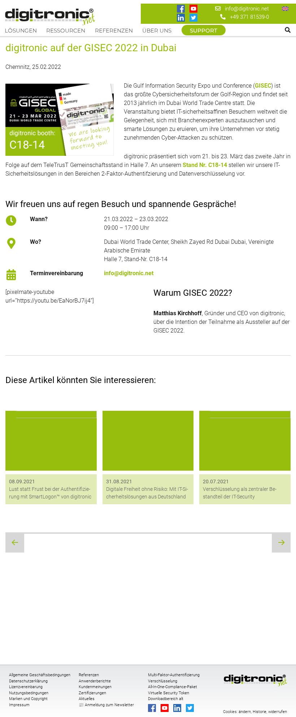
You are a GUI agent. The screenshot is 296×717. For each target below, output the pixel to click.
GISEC (263, 85)
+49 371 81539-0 (249, 17)
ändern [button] (245, 711)
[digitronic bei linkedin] (181, 18)
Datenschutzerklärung (28, 681)
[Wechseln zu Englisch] (285, 8)
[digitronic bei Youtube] (194, 9)
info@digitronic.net (245, 8)
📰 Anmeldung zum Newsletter (106, 705)
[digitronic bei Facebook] (181, 9)
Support (203, 30)
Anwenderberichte (95, 681)
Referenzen (114, 30)
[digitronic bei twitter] (194, 18)
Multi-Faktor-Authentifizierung (174, 675)
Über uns (156, 30)
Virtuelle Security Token (168, 693)
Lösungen (21, 30)
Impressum (19, 705)
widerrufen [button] (277, 711)
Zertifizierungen (92, 693)
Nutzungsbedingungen (28, 693)
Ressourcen (65, 30)
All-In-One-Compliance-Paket (172, 687)
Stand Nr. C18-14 (205, 165)
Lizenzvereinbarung (26, 687)
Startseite (51, 15)
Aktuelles (87, 698)
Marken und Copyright (28, 698)
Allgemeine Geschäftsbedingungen (39, 675)
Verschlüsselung (162, 681)
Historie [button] (259, 711)
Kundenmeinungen (95, 687)
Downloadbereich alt (165, 698)
